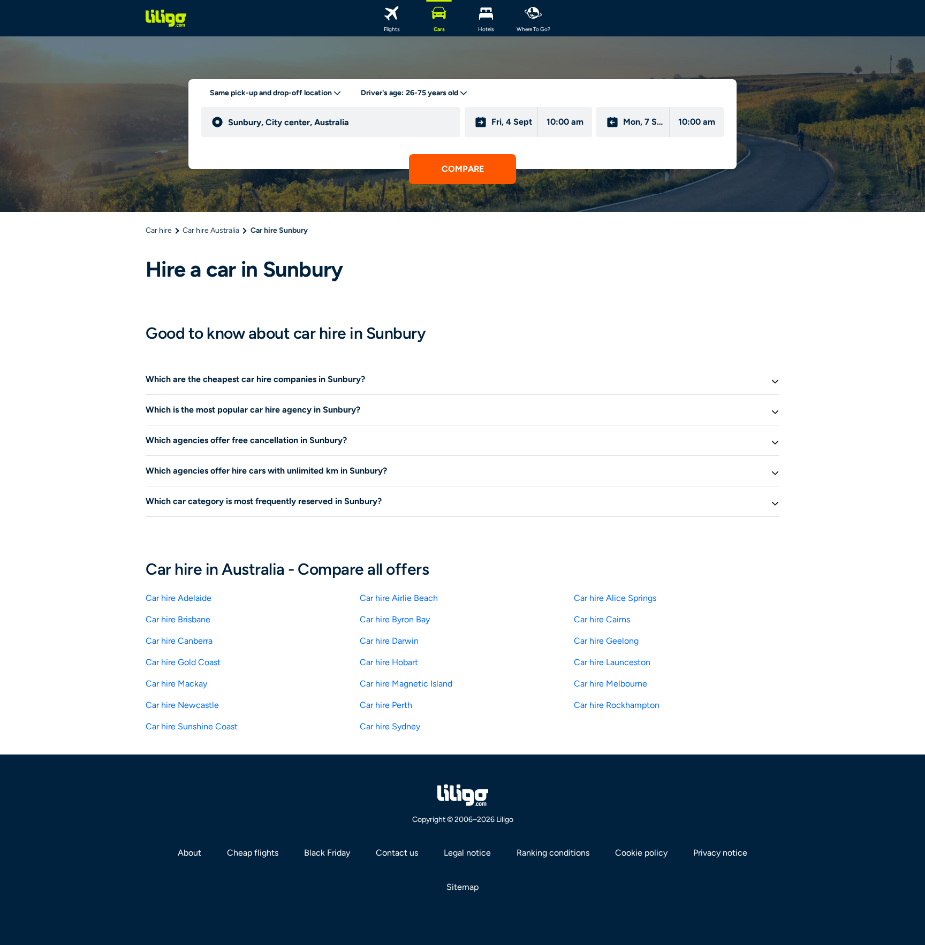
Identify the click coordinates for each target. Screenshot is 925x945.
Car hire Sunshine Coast (192, 726)
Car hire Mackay (176, 684)
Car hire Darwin (389, 641)
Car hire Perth (386, 705)
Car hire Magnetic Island (406, 684)
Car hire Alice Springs (615, 598)
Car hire (159, 230)
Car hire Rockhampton (616, 705)
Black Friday (327, 853)
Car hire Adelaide (178, 598)
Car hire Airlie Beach (399, 598)
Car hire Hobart (389, 662)
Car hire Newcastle (182, 705)
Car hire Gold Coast (183, 662)
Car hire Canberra (179, 641)
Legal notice (467, 853)
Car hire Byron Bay (395, 619)
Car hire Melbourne (610, 684)
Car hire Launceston (612, 662)
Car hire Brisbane (178, 619)
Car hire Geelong (606, 641)
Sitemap (462, 887)
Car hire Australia (211, 230)
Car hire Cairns (602, 619)
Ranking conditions (553, 853)
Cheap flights (252, 853)
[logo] (166, 18)
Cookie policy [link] (641, 853)
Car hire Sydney (390, 726)
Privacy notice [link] (720, 853)
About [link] (189, 853)
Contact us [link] (397, 853)
